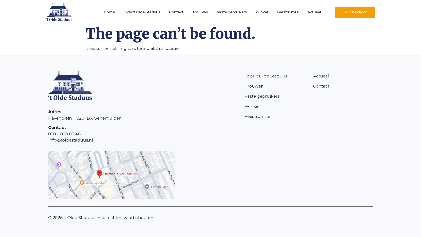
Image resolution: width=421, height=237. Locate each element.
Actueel (314, 12)
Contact (176, 12)
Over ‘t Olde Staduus (142, 12)
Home (109, 12)
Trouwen (200, 12)
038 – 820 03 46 (64, 133)
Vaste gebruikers (232, 12)
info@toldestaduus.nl (70, 140)
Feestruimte (288, 12)
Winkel (262, 12)
